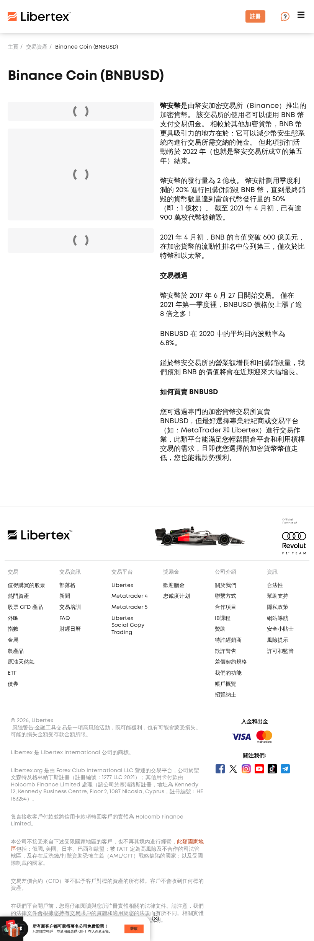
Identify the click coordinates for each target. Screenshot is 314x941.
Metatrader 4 (129, 596)
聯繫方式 (225, 596)
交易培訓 (70, 607)
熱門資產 (18, 596)
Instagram (246, 768)
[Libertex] (39, 16)
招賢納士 (225, 695)
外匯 (13, 618)
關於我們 (225, 585)
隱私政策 (277, 607)
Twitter (233, 768)
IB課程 (223, 618)
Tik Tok (272, 768)
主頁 (13, 47)
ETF (12, 673)
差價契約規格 (231, 662)
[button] (301, 16)
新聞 (64, 596)
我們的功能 (228, 673)
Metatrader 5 (129, 607)
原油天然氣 (21, 662)
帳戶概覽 (225, 684)
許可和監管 (280, 651)
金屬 (13, 640)
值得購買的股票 (26, 585)
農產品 (16, 651)
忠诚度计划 (176, 596)
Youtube (259, 768)
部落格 (67, 585)
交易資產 (36, 47)
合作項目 (225, 607)
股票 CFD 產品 (25, 607)
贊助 (220, 629)
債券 (13, 684)
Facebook (220, 768)
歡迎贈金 (174, 585)
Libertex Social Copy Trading (127, 625)
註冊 (255, 16)
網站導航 (277, 618)
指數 (13, 629)
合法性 (275, 585)
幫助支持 (277, 596)
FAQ (64, 618)
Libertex (122, 585)
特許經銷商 (228, 640)
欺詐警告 (225, 651)
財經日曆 (70, 629)
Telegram (285, 768)
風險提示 (277, 640)
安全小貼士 (280, 629)
